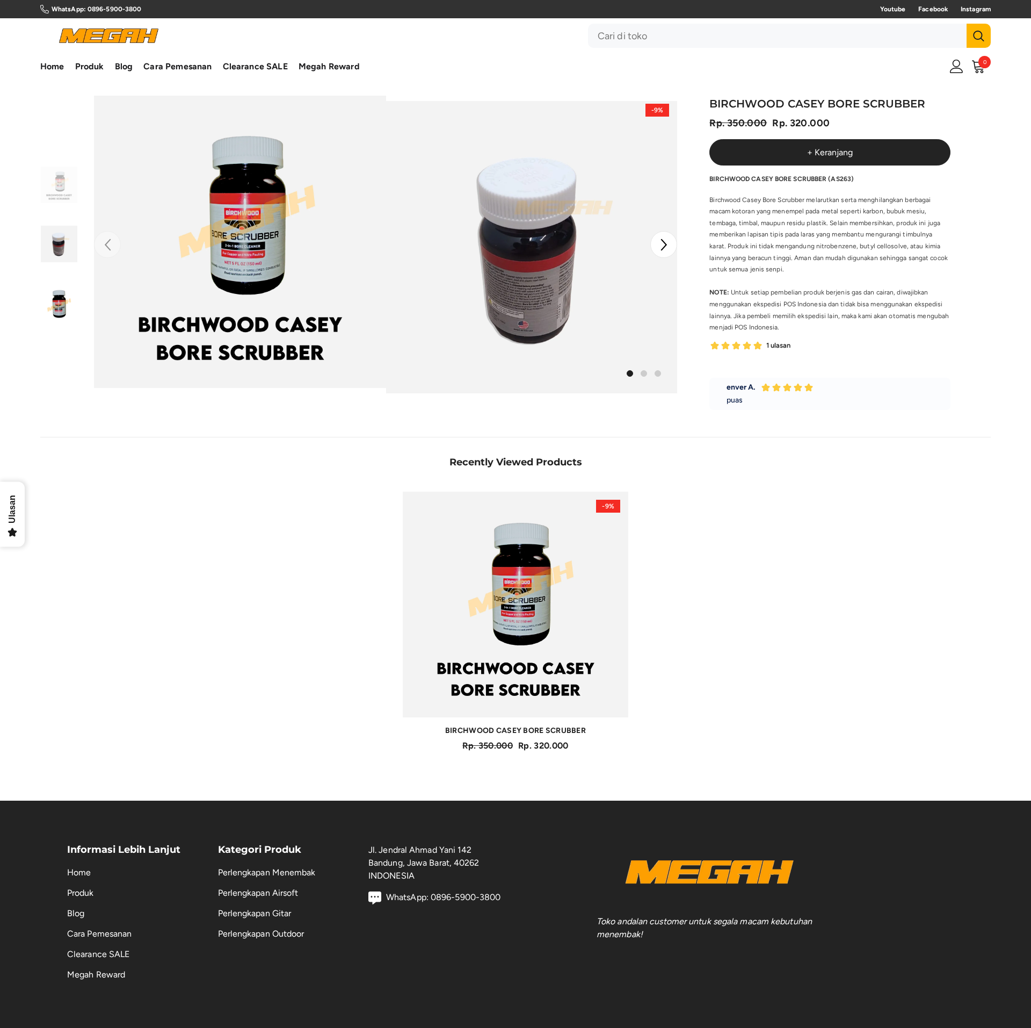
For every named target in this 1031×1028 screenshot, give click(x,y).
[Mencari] (789, 36)
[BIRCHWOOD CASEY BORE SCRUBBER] (515, 604)
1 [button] (630, 373)
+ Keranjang (830, 152)
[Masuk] (956, 66)
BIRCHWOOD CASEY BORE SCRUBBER (515, 730)
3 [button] (658, 373)
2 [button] (644, 373)
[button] (663, 244)
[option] (240, 242)
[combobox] (777, 36)
